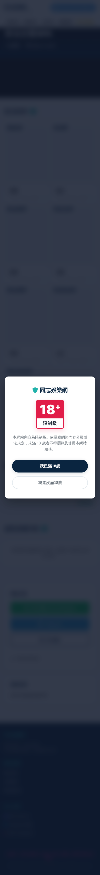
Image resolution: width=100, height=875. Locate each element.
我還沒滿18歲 (50, 482)
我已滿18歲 (50, 466)
